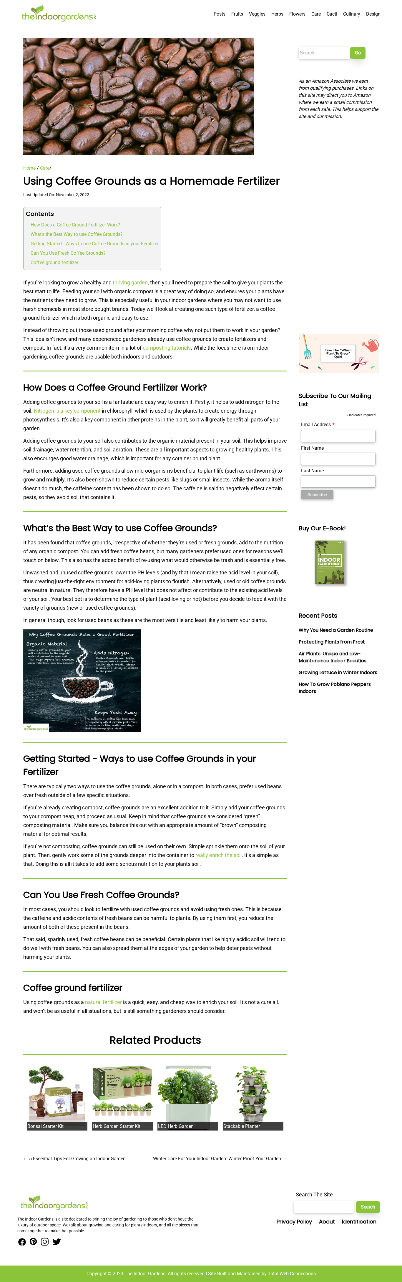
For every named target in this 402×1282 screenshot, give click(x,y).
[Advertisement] (339, 227)
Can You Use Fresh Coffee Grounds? (68, 253)
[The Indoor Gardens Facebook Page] (22, 1242)
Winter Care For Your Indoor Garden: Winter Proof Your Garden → (220, 1158)
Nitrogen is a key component (67, 411)
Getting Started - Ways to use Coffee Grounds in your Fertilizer (95, 243)
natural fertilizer (103, 1002)
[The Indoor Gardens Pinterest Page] (32, 1242)
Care (44, 168)
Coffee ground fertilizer (54, 262)
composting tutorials (167, 348)
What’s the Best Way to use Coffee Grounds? (77, 234)
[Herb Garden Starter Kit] (122, 1091)
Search (368, 1207)
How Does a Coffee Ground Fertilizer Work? (75, 225)
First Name (312, 448)
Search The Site (314, 1194)
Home (29, 168)
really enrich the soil (218, 855)
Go (358, 53)
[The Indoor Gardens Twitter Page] (56, 1242)
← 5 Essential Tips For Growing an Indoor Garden (74, 1158)
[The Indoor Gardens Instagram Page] (44, 1242)
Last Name (312, 471)
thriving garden (130, 282)
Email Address (318, 425)
